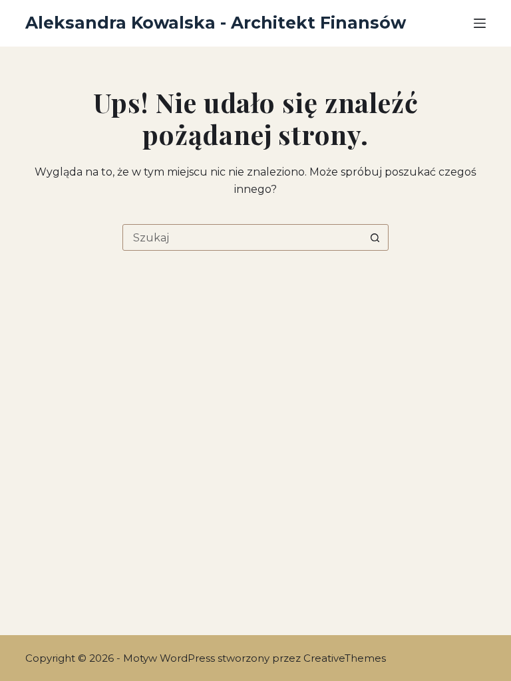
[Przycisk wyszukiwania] (374, 237)
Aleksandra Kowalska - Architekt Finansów (215, 23)
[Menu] (480, 23)
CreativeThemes (344, 658)
